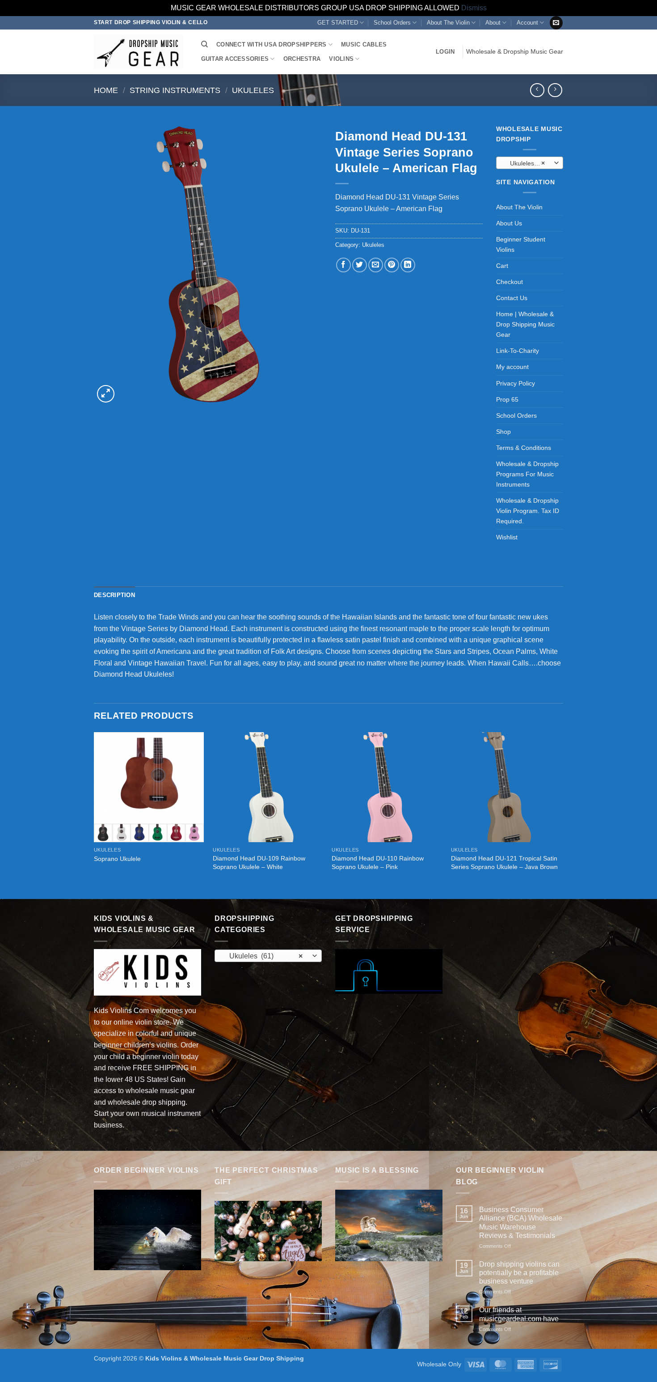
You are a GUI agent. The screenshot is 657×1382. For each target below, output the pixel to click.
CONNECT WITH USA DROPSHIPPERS (271, 44)
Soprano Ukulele (117, 858)
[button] (445, 52)
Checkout (509, 281)
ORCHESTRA (301, 58)
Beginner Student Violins (520, 244)
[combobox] (529, 163)
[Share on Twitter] (359, 265)
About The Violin (448, 22)
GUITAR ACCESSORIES (235, 58)
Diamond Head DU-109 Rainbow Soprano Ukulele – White (259, 862)
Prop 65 (507, 399)
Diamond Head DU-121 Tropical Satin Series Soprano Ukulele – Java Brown (504, 862)
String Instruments (175, 90)
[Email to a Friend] (375, 265)
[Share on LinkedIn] (407, 265)
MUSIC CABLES (364, 44)
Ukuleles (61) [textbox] (527, 163)
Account (527, 22)
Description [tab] (114, 595)
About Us (509, 223)
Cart (502, 265)
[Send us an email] (556, 23)
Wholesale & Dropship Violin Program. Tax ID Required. (527, 511)
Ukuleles (253, 90)
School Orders (392, 22)
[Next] (560, 814)
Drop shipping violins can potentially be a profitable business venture (519, 1272)
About (493, 22)
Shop (503, 431)
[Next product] (537, 90)
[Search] (204, 44)
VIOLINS (341, 58)
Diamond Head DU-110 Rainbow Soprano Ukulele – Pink (378, 862)
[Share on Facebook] (343, 265)
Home (106, 90)
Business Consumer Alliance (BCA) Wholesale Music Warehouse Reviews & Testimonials (520, 1222)
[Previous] (94, 814)
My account (512, 366)
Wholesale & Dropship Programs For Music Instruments (527, 474)
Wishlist (507, 537)
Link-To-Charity (517, 350)
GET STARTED (337, 22)
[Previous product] (555, 90)
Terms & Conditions (523, 447)
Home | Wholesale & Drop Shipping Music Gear (525, 324)
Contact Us (511, 297)
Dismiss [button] (474, 8)
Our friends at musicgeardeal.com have (519, 1314)
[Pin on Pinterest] (391, 265)
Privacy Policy (515, 383)
